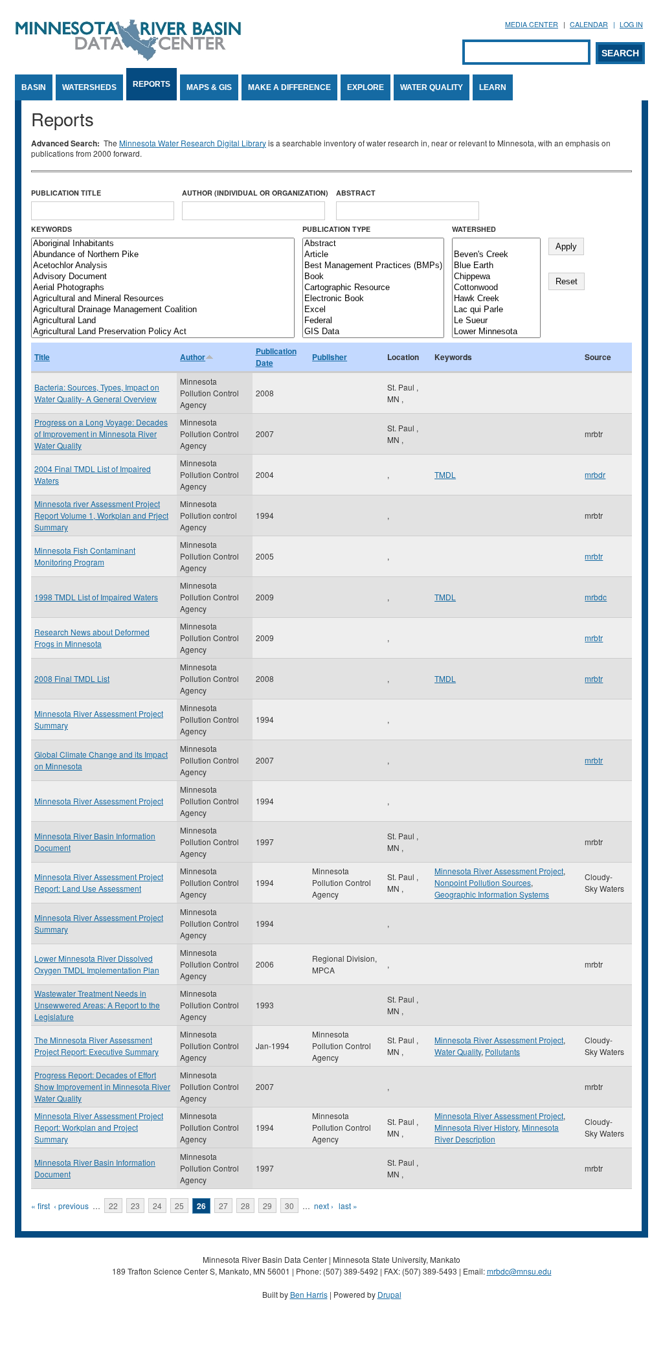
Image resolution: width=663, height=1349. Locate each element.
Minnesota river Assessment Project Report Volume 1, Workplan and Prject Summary (101, 515)
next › (323, 1205)
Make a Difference (289, 87)
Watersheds (89, 87)
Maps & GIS (209, 87)
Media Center (531, 24)
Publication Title (66, 193)
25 (179, 1205)
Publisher (329, 357)
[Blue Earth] (496, 265)
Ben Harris (309, 1294)
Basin (33, 87)
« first (40, 1205)
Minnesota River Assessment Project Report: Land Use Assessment (98, 882)
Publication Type (336, 229)
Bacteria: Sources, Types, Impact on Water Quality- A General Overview (96, 392)
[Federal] (373, 320)
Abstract (356, 193)
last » (348, 1205)
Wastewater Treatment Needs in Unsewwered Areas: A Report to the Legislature (97, 1005)
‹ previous (71, 1205)
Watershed (474, 229)
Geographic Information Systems (491, 894)
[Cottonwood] (496, 287)
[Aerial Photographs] (163, 287)
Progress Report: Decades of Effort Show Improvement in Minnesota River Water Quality (102, 1086)
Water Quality (431, 87)
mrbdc (596, 596)
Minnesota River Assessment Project (98, 800)
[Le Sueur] (496, 320)
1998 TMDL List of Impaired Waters (96, 596)
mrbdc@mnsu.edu (519, 1270)
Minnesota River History (476, 1127)
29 (267, 1205)
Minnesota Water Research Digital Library (192, 142)
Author (192, 357)
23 (135, 1205)
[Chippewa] (496, 276)
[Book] (373, 276)
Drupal (389, 1294)
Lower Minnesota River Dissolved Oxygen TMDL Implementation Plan (96, 964)
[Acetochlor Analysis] (163, 265)
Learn (492, 87)
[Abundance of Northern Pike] (163, 254)
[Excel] (373, 309)
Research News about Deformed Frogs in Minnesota (92, 637)
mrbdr (595, 474)
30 (289, 1205)
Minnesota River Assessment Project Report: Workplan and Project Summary (98, 1127)
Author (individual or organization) (255, 193)
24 (157, 1205)
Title (42, 357)
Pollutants (502, 1051)
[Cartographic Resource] (373, 287)
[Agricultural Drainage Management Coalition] (163, 309)
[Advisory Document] (163, 276)
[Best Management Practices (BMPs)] (373, 265)
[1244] (496, 243)
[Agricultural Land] (163, 320)
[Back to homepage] (128, 57)
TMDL (445, 474)
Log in (631, 24)
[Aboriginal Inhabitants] (163, 243)
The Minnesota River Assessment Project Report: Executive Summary (96, 1045)
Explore (365, 87)
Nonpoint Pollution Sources (482, 882)
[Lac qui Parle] (496, 309)
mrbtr (594, 555)
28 (245, 1205)
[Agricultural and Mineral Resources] (163, 298)
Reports (151, 84)
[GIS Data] (373, 331)
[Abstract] (373, 243)
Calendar (589, 24)
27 (223, 1205)
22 (113, 1205)
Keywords (51, 229)
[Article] (373, 254)
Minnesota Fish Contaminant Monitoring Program (84, 556)
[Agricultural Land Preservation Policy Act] (163, 331)
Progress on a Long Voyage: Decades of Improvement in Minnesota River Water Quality (101, 433)
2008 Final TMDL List (71, 678)
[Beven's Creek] (496, 254)
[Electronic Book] (373, 298)
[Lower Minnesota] (496, 331)
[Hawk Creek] (496, 298)
